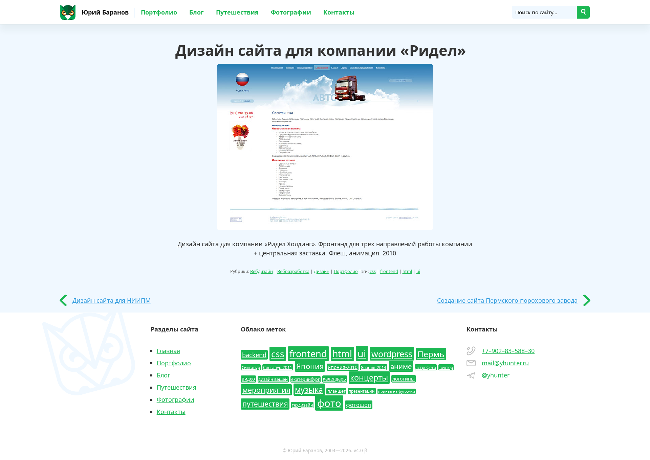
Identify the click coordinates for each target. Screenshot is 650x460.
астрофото (425, 367)
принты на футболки (396, 391)
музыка (309, 389)
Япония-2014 (373, 367)
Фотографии (291, 12)
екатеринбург (305, 379)
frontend (389, 271)
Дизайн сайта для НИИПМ (111, 300)
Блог (196, 12)
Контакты (338, 12)
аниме (401, 366)
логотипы (403, 379)
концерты (369, 377)
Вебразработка (293, 271)
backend (254, 355)
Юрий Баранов (105, 12)
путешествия (265, 404)
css (373, 271)
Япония (310, 366)
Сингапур (251, 367)
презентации (362, 391)
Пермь (431, 354)
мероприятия (266, 390)
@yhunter (496, 375)
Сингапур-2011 (277, 367)
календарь (334, 379)
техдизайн (302, 405)
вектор (446, 367)
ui (418, 271)
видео (248, 379)
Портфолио (159, 12)
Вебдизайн (261, 271)
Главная (168, 351)
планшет (336, 391)
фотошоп (358, 405)
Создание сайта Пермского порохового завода (507, 300)
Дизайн (321, 271)
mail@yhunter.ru (505, 363)
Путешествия (237, 12)
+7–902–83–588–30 (508, 351)
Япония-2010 (343, 367)
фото (329, 403)
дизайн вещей (273, 379)
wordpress (391, 354)
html (407, 271)
